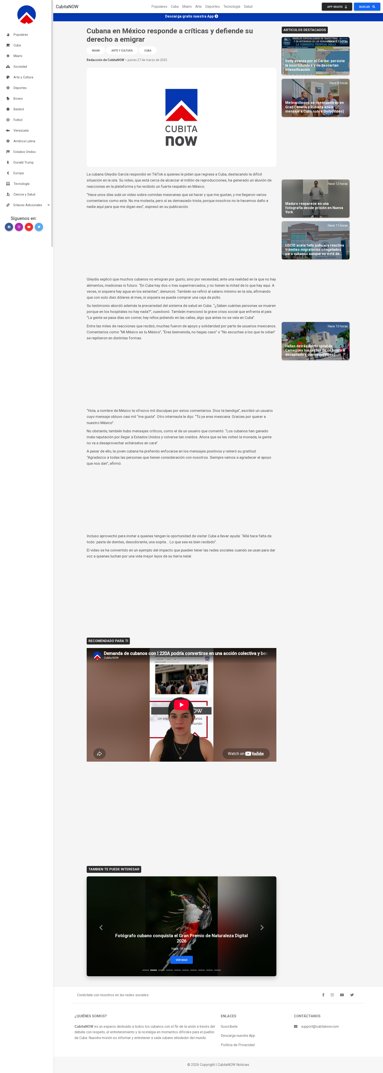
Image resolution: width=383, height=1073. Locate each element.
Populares (159, 6)
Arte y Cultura (122, 50)
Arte (198, 6)
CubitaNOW (67, 6)
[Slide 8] (201, 970)
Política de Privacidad (238, 1045)
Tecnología (231, 6)
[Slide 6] (185, 970)
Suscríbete (229, 1026)
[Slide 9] (209, 970)
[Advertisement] (181, 243)
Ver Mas (182, 960)
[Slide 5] (177, 970)
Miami (187, 6)
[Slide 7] (193, 970)
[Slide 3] (161, 970)
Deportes (212, 6)
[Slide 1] (145, 970)
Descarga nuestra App (238, 1035)
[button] (27, 205)
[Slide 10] (217, 970)
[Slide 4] (169, 970)
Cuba (175, 6)
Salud (248, 6)
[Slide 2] (153, 970)
